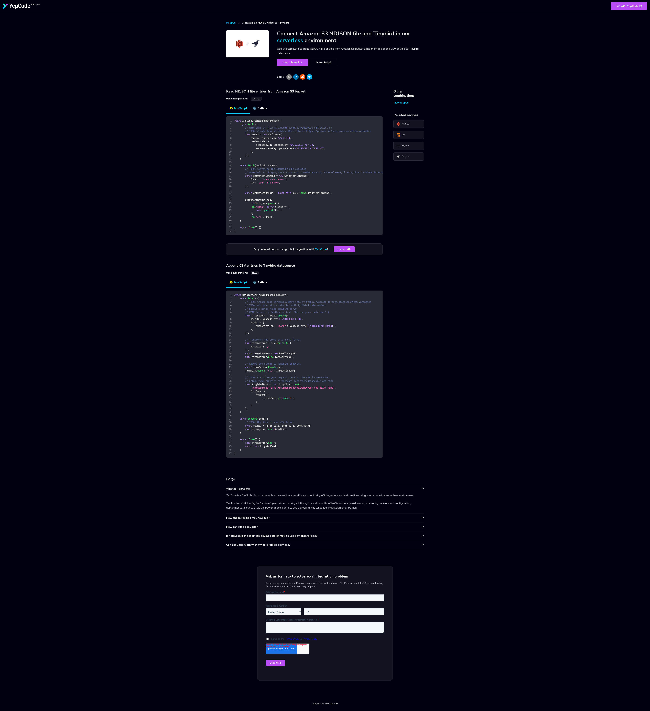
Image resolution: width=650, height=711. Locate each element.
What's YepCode (628, 6)
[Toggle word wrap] (372, 120)
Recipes (231, 23)
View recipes (401, 103)
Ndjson (405, 145)
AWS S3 (405, 123)
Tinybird (405, 156)
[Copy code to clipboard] (378, 120)
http (254, 273)
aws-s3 (256, 98)
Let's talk (344, 249)
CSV (404, 134)
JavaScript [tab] (240, 108)
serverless (290, 40)
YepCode (321, 249)
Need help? (323, 62)
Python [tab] (262, 108)
